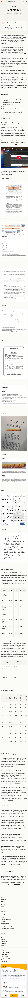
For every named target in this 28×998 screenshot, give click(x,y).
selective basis (17, 884)
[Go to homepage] (1, 1)
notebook (17, 783)
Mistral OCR (23, 53)
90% (15, 50)
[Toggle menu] (23, 1)
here (16, 144)
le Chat (22, 876)
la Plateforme (18, 85)
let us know (10, 800)
